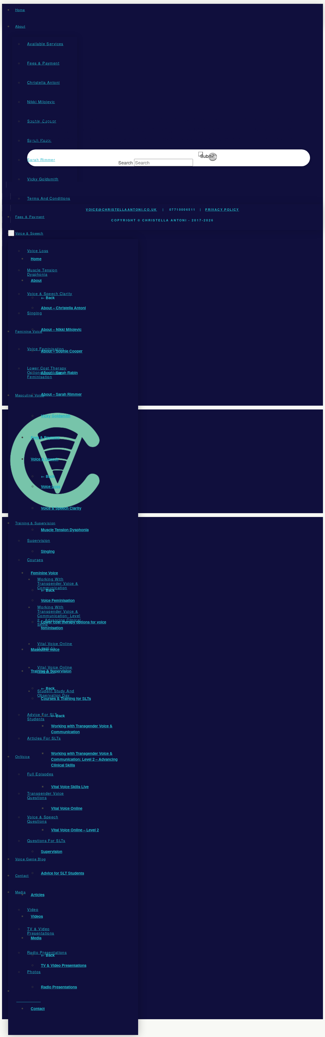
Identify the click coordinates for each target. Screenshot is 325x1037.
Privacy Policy (222, 209)
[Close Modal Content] (11, 233)
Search (125, 162)
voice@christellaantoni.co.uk (121, 209)
